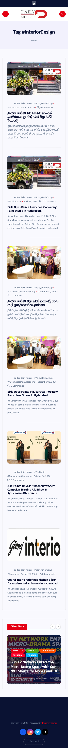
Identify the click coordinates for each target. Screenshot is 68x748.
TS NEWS (32, 655)
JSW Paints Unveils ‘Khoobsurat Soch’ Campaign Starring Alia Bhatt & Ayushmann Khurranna (31, 490)
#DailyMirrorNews (43, 570)
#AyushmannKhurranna (19, 476)
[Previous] (52, 626)
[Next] (58, 626)
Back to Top (35, 741)
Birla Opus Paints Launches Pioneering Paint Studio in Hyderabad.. (31, 209)
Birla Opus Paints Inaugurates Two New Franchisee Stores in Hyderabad (32, 394)
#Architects (13, 108)
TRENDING (18, 655)
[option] (34, 659)
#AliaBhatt (39, 472)
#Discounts (12, 574)
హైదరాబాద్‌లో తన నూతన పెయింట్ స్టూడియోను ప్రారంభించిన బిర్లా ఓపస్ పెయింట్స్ (29, 117)
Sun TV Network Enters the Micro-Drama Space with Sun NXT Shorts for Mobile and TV (34, 667)
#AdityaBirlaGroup (43, 103)
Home (34, 41)
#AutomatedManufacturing (21, 292)
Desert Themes (49, 723)
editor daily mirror (23, 103)
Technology (48, 650)
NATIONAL (32, 650)
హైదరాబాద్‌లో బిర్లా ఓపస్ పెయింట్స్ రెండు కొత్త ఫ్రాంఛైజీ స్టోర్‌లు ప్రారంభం (33, 304)
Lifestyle (18, 650)
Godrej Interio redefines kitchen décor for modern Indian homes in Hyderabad (32, 582)
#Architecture (14, 201)
